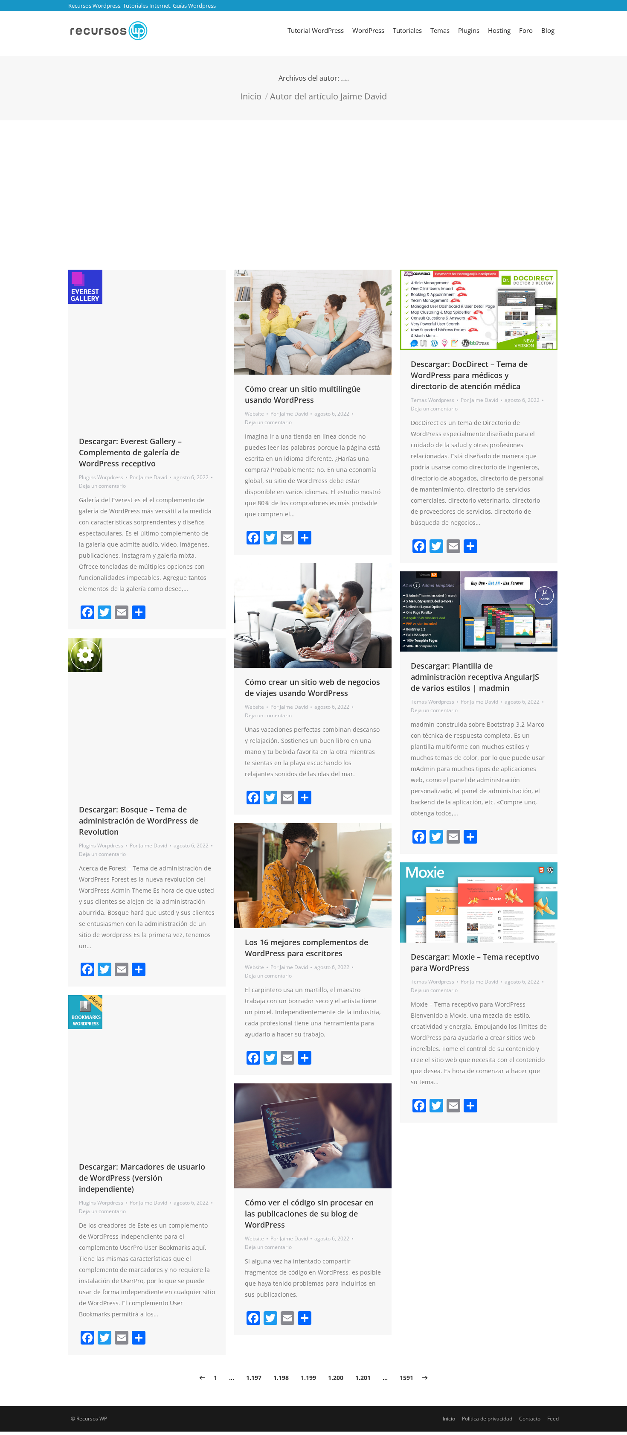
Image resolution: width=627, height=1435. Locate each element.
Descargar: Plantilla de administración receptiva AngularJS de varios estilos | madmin (475, 677)
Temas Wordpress (432, 400)
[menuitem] (315, 30)
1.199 (308, 1378)
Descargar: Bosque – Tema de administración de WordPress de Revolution (138, 820)
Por (148, 477)
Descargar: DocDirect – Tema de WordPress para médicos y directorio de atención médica (469, 375)
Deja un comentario (102, 485)
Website (254, 413)
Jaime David (345, 80)
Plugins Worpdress (101, 477)
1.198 (281, 1378)
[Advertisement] (313, 184)
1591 (406, 1378)
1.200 (335, 1378)
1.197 (253, 1378)
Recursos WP (91, 1418)
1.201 (363, 1378)
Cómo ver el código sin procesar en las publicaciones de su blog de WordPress (309, 1213)
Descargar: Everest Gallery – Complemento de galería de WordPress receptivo (130, 452)
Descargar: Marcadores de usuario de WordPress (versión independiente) (142, 1177)
